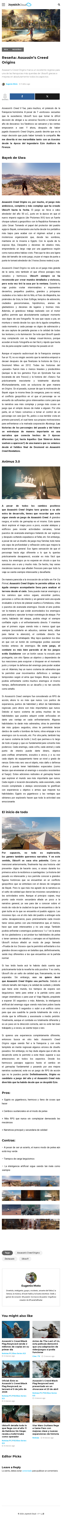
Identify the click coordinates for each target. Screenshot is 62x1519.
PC (10, 1353)
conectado (27, 1471)
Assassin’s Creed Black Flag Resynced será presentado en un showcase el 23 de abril (45, 1384)
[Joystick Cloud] (19, 8)
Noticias (5, 1353)
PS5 (14, 1396)
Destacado (10, 1259)
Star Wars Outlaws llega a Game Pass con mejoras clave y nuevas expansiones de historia (45, 1429)
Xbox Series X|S (19, 1353)
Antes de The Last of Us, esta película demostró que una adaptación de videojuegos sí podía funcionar (46, 1347)
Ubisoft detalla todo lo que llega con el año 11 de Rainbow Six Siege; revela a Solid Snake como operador (14, 1431)
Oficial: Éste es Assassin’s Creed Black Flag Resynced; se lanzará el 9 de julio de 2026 (14, 1386)
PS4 (6, 49)
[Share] (22, 96)
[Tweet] (47, 96)
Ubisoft (25, 1259)
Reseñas (17, 49)
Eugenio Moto (12, 84)
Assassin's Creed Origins (28, 1253)
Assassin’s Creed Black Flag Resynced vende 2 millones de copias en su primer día (15, 1345)
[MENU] (3, 4)
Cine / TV (36, 1356)
